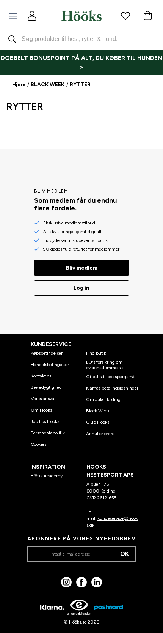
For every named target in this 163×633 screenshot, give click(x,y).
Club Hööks (97, 422)
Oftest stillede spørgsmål (111, 376)
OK (124, 553)
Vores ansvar (43, 398)
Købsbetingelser (47, 353)
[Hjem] (81, 15)
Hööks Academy (46, 475)
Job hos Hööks (45, 421)
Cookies (38, 444)
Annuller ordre (100, 433)
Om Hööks (41, 410)
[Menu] (13, 16)
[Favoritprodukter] (125, 15)
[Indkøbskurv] (147, 15)
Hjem (18, 84)
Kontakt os (41, 376)
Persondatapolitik (48, 433)
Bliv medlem (81, 268)
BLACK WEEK (47, 84)
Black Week (98, 411)
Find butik (96, 353)
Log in (81, 288)
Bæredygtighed (46, 387)
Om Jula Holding (103, 399)
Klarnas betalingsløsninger (112, 388)
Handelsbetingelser (50, 364)
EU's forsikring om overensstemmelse (104, 365)
